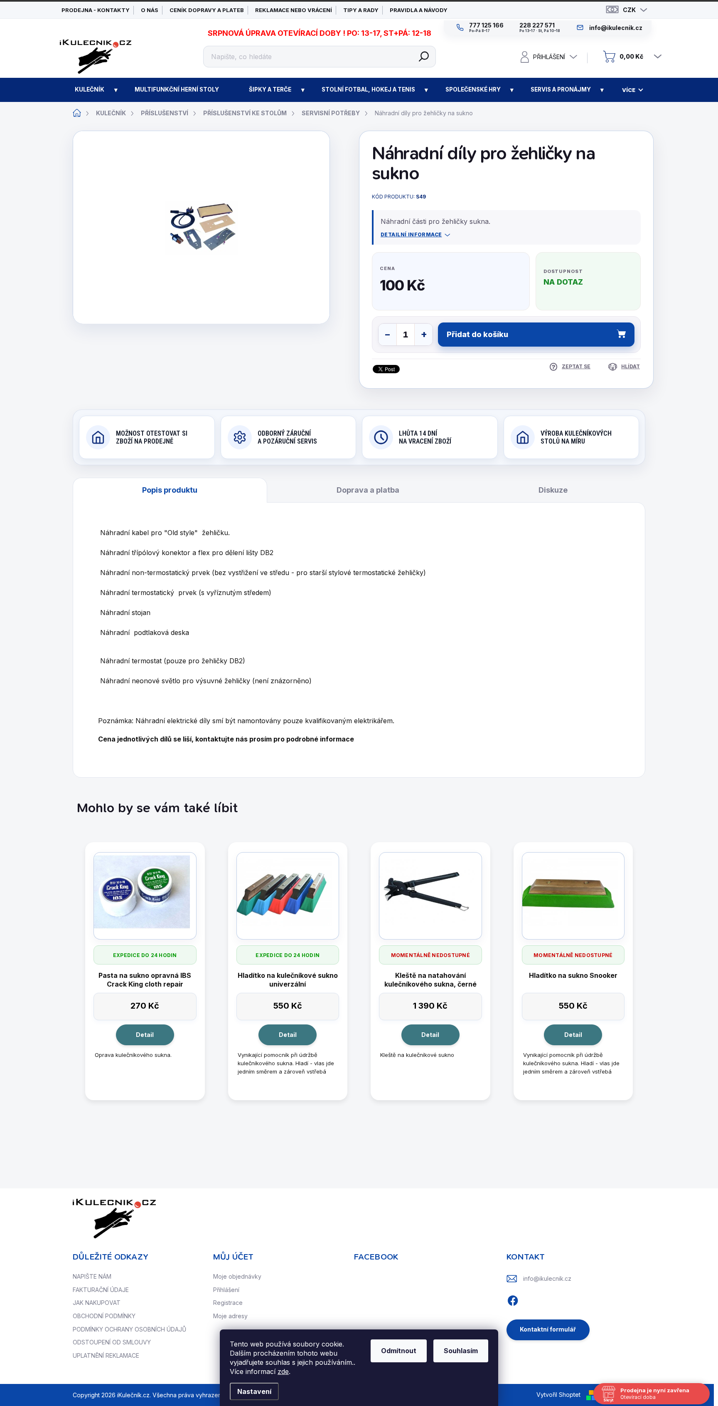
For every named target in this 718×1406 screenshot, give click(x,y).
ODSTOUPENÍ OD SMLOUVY (112, 1342)
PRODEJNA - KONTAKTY (95, 10)
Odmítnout (398, 1350)
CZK (629, 9)
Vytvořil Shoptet (558, 1394)
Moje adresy (230, 1315)
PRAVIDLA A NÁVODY (419, 10)
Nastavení (254, 1391)
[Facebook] (513, 1299)
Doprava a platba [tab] (368, 490)
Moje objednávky (237, 1276)
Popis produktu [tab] (169, 490)
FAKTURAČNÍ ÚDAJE (101, 1289)
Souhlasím (461, 1350)
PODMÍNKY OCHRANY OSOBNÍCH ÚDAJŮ (129, 1329)
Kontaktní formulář (548, 1329)
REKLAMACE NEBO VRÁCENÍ (293, 10)
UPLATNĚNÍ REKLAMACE (106, 1355)
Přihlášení (226, 1289)
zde (283, 1371)
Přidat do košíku (477, 334)
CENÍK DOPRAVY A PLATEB (207, 10)
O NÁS (149, 10)
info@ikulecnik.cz (547, 1278)
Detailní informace (411, 234)
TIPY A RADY (361, 10)
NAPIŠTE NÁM (92, 1276)
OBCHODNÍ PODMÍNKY (104, 1315)
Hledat (423, 56)
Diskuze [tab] (553, 490)
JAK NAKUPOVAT (96, 1302)
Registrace (228, 1302)
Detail (145, 1034)
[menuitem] (90, 90)
